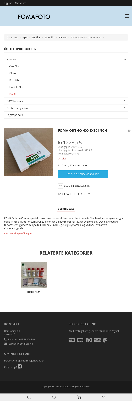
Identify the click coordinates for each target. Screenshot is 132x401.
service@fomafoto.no (21, 343)
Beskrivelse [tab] (66, 209)
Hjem (25, 37)
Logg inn (7, 3)
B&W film (50, 37)
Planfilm (62, 37)
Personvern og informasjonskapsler (24, 360)
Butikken (36, 37)
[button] (129, 130)
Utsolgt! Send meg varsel (83, 174)
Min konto (20, 3)
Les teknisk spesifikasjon (18, 233)
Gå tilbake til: (74, 194)
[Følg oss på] (20, 367)
